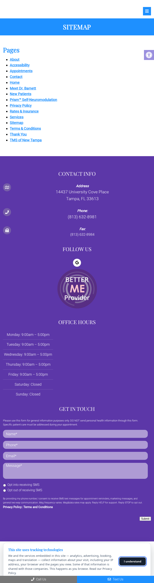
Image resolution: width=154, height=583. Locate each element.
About (14, 59)
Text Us (117, 579)
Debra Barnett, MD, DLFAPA (30, 11)
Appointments (21, 71)
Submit (145, 518)
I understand (132, 561)
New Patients (20, 94)
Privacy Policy (21, 105)
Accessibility (20, 65)
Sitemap (16, 123)
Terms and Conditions (38, 507)
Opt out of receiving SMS (24, 490)
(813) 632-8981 (82, 217)
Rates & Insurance (24, 111)
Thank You (18, 134)
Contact (16, 77)
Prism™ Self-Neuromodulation (33, 100)
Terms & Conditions (25, 128)
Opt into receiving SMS (23, 485)
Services (16, 117)
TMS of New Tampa (26, 140)
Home (15, 82)
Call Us (40, 579)
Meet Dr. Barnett (23, 88)
